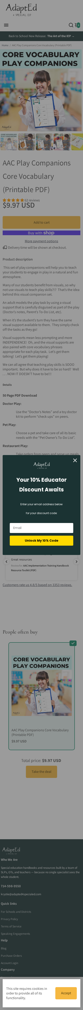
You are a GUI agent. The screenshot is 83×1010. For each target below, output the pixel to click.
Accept (66, 993)
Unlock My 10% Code (41, 540)
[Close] (75, 460)
